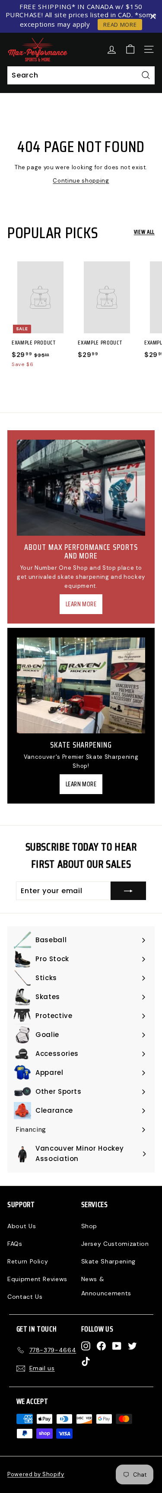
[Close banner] (153, 17)
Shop (89, 1226)
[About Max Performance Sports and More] (81, 488)
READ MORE (120, 24)
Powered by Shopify (35, 1474)
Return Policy (27, 1261)
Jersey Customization (115, 1244)
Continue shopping (81, 180)
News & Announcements (106, 1286)
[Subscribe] (128, 891)
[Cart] (130, 49)
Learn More (81, 604)
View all (144, 232)
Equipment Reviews (37, 1279)
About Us (21, 1226)
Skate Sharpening (108, 1261)
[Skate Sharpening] (81, 685)
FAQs (14, 1244)
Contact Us (25, 1297)
